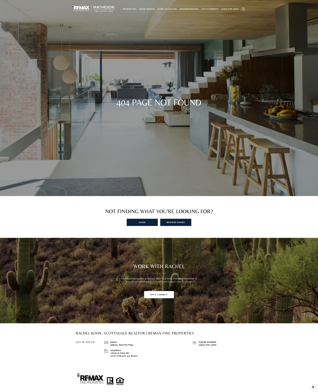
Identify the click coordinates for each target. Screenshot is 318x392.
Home (142, 222)
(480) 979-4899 (208, 345)
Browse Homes (176, 222)
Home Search (147, 9)
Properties (129, 9)
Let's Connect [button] (159, 295)
